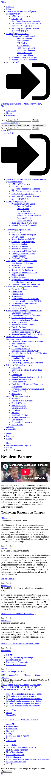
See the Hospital (8, 579)
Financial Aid (17, 294)
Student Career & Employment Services (28, 334)
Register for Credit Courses (23, 270)
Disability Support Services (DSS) (26, 332)
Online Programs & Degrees (23, 241)
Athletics (10, 427)
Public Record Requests (16, 762)
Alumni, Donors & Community (24, 60)
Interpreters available (29, 719)
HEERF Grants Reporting (17, 750)
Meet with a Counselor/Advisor (25, 329)
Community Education (21, 348)
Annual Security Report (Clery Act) (21, 747)
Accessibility (11, 745)
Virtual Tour (11, 740)
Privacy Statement (13, 757)
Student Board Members (16, 664)
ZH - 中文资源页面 (20, 31)
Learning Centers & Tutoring (23, 253)
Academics (16, 232)
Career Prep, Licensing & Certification (27, 363)
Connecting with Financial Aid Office (27, 301)
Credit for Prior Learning (22, 282)
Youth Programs (18, 344)
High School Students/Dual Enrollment (28, 279)
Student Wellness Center (22, 379)
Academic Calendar (20, 246)
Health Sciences (18, 355)
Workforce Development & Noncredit (27, 341)
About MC (16, 398)
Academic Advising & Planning (25, 320)
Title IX (9, 764)
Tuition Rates (17, 291)
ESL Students (22, 43)
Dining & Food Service (21, 391)
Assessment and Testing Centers (25, 251)
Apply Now (11, 111)
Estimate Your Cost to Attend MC (25, 298)
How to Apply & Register (22, 263)
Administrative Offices (21, 417)
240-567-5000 (14, 719)
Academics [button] (10, 230)
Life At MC (16, 367)
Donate (9, 113)
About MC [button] (10, 396)
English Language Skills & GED (25, 351)
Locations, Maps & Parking (17, 736)
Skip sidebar (6, 650)
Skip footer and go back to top (13, 671)
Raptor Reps (17, 393)
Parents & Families (24, 52)
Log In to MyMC (19, 308)
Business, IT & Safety (21, 346)
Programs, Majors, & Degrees (24, 234)
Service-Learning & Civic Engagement (28, 389)
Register (9, 738)
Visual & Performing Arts (22, 358)
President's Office (19, 405)
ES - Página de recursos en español (26, 21)
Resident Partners (13, 660)
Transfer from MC (19, 256)
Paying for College (19, 289)
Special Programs (19, 382)
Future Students (23, 45)
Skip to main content (9, 2)
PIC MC (15, 412)
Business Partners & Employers (25, 57)
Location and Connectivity (17, 662)
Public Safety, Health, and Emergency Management (27, 759)
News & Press (17, 424)
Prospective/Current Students (23, 36)
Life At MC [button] (11, 365)
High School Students (26, 48)
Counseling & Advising (21, 313)
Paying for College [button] (14, 287)
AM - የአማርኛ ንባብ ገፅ (21, 16)
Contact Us (11, 115)
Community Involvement (22, 422)
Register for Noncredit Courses (24, 272)
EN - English (17, 18)
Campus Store (12, 726)
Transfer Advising (19, 327)
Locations (10, 7)
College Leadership (20, 408)
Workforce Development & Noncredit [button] (22, 336)
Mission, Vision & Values (22, 401)
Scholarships (17, 296)
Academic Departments (21, 249)
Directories (10, 731)
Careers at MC (18, 420)
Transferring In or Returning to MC (26, 284)
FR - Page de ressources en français (26, 23)
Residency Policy (19, 306)
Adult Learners (23, 41)
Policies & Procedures (15, 754)
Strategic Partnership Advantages (19, 657)
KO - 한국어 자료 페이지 (23, 26)
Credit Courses (18, 237)
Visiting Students (19, 277)
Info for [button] (9, 33)
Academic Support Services (23, 325)
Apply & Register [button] (13, 260)
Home (8, 443)
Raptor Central (18, 275)
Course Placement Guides (22, 317)
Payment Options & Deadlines (24, 303)
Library (9, 9)
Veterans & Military (25, 55)
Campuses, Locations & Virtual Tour (27, 370)
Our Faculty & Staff (20, 258)
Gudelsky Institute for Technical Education (29, 353)
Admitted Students (24, 38)
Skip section (6, 518)
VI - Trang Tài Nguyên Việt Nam (25, 28)
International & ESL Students (29, 216)
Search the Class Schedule (22, 268)
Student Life (17, 374)
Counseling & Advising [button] (16, 310)
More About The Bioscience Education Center (20, 644)
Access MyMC (12, 62)
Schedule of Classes (20, 360)
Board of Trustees (19, 403)
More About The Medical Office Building (18, 613)
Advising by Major (19, 322)
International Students (26, 50)
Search (4, 120)
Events (14, 372)
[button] (21, 12)
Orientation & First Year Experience (26, 315)
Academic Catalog (19, 244)
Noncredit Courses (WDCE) (23, 239)
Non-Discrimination (14, 752)
